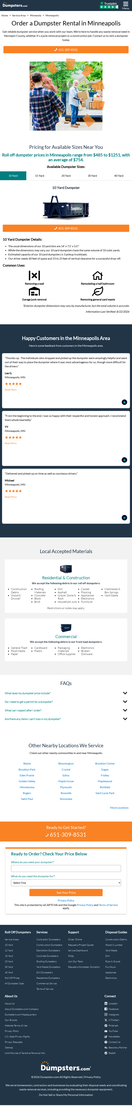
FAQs (71, 955)
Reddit (112, 1053)
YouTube (113, 1031)
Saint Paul (27, 798)
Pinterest (113, 1025)
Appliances (110, 972)
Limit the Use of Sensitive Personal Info (25, 1053)
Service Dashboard (78, 950)
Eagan (105, 769)
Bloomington (66, 763)
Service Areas (12, 939)
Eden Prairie (27, 775)
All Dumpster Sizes (14, 983)
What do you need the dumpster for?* (33, 876)
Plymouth (66, 787)
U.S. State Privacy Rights (17, 1036)
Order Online (75, 939)
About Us (10, 1003)
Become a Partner (118, 1047)
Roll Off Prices (12, 977)
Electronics (111, 977)
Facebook (114, 1009)
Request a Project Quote (81, 944)
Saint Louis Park (105, 793)
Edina (66, 775)
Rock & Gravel (112, 961)
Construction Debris (116, 939)
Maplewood (105, 781)
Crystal (66, 769)
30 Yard (9, 966)
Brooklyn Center (105, 763)
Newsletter (114, 1036)
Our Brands (11, 1020)
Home (4, 15)
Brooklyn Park (27, 769)
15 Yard (9, 955)
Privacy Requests (14, 1042)
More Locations (119, 807)
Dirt (107, 955)
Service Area (19, 15)
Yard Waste (111, 950)
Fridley (105, 775)
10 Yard (9, 944)
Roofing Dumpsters (46, 961)
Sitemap (9, 1047)
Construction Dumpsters (49, 944)
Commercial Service (46, 983)
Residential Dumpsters (48, 977)
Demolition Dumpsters (48, 950)
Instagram (114, 1014)
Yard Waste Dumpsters (48, 966)
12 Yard (9, 950)
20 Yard (9, 961)
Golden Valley (27, 781)
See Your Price (66, 892)
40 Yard (9, 972)
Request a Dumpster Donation (84, 966)
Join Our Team (75, 961)
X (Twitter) (114, 1020)
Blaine (27, 763)
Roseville (66, 793)
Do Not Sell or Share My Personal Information (66, 1094)
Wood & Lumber (114, 944)
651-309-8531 (68, 50)
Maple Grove (66, 781)
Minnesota (35, 15)
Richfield (105, 787)
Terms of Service (108, 904)
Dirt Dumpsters (44, 972)
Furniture (110, 966)
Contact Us (114, 1042)
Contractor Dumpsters (48, 939)
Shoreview (66, 798)
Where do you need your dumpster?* (32, 862)
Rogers (27, 793)
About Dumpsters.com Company (22, 1009)
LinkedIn (113, 1003)
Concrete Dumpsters (47, 955)
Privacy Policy (66, 900)
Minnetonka (27, 787)
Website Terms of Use (16, 1025)
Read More (10, 389)
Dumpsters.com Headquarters (20, 1014)
